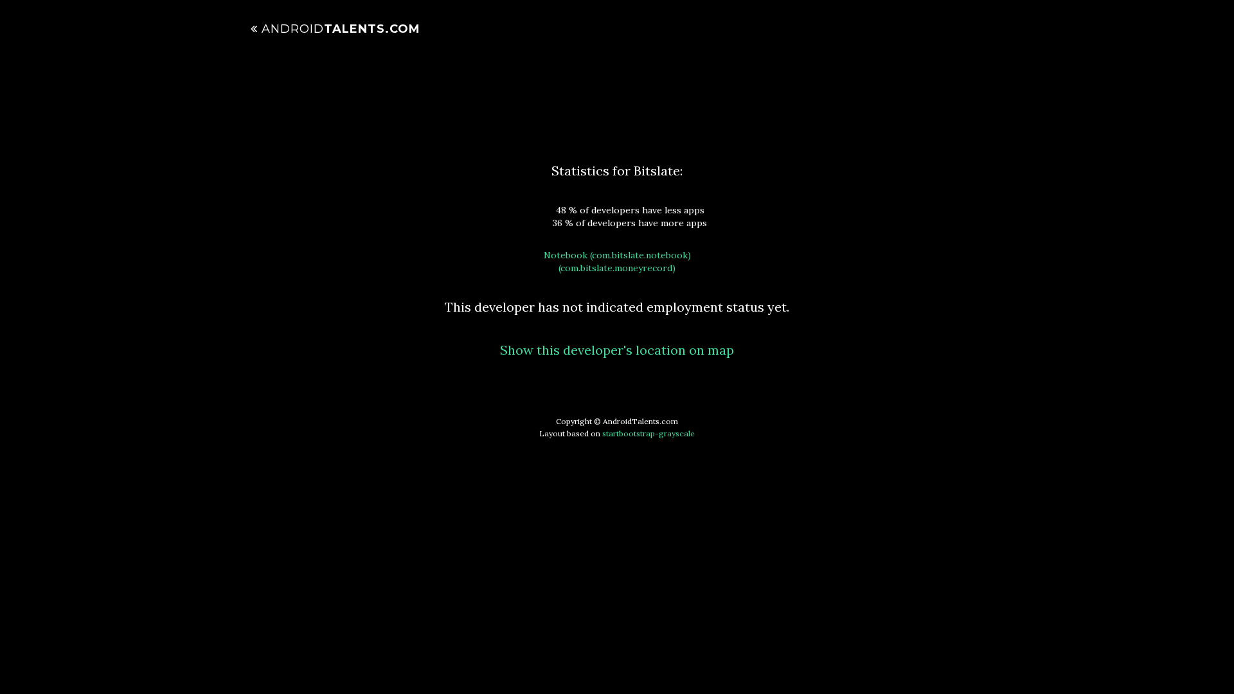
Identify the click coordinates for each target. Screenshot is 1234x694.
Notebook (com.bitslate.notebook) (617, 255)
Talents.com (341, 29)
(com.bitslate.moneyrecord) (617, 268)
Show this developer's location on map (617, 350)
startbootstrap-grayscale (648, 433)
